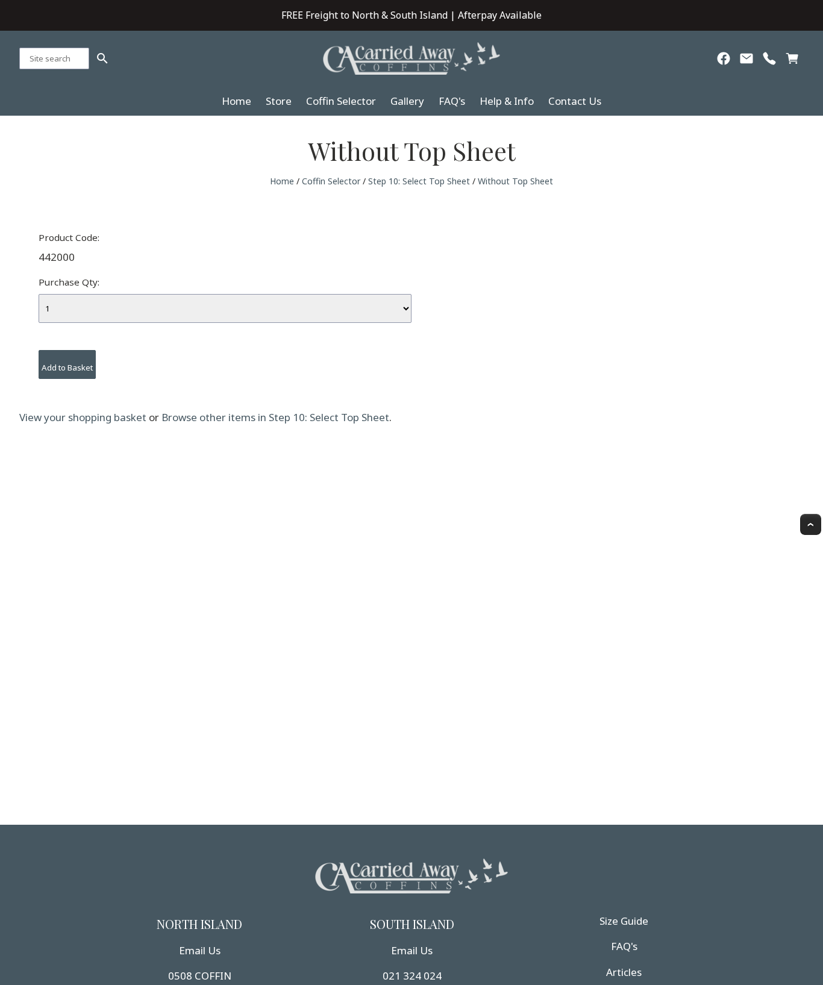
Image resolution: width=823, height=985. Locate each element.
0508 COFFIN (199, 976)
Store (279, 101)
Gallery (407, 101)
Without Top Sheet (515, 181)
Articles (624, 972)
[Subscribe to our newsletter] (746, 61)
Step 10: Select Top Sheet (419, 181)
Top (810, 524)
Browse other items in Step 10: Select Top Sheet (275, 417)
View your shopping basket (82, 417)
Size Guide (623, 921)
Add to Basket (67, 367)
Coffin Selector (341, 101)
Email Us (200, 950)
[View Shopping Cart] (792, 61)
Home (236, 101)
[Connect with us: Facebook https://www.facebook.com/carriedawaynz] (723, 61)
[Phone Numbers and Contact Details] (769, 61)
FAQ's (452, 101)
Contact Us (574, 101)
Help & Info (507, 101)
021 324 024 (412, 976)
